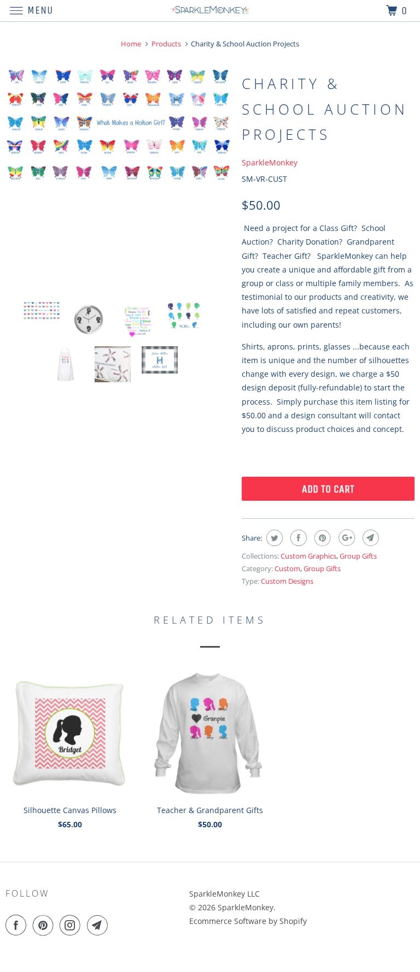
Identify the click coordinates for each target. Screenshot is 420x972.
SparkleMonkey (270, 162)
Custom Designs (287, 581)
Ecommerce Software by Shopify (248, 921)
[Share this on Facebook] (297, 538)
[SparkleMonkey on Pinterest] (45, 925)
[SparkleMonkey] (210, 10)
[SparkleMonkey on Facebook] (18, 925)
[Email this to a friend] (369, 538)
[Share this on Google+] (345, 538)
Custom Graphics (308, 556)
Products (166, 44)
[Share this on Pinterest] (321, 538)
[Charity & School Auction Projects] (118, 125)
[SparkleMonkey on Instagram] (72, 925)
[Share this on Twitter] (273, 538)
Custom (287, 568)
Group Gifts (358, 556)
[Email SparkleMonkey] (99, 925)
